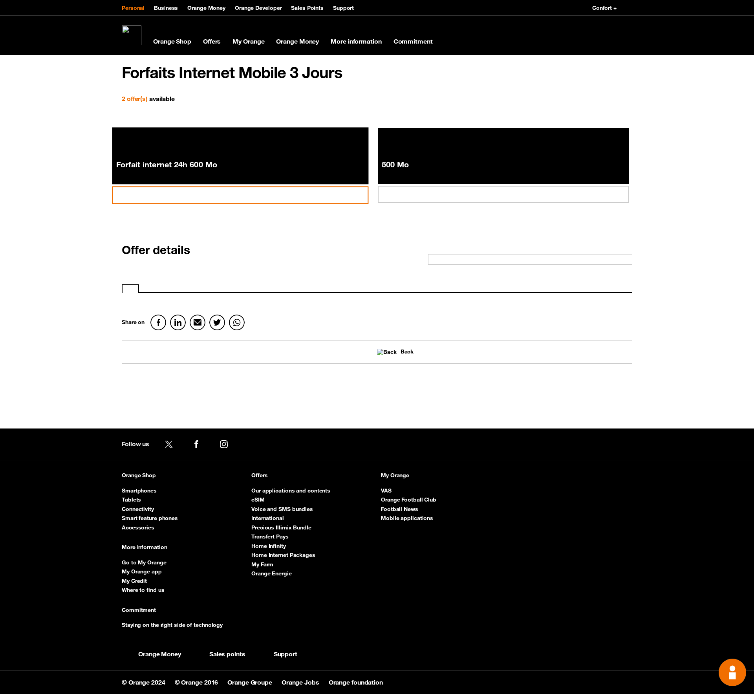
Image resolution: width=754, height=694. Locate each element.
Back (407, 351)
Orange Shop (172, 41)
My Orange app (142, 571)
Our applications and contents (290, 490)
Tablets (131, 499)
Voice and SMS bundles (282, 509)
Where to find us (143, 589)
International (267, 518)
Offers (212, 41)
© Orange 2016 (197, 682)
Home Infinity (268, 545)
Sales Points (307, 7)
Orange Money (206, 7)
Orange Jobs (301, 682)
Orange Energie (271, 573)
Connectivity (138, 509)
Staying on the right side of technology (172, 624)
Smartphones (139, 490)
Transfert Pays (270, 536)
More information (356, 41)
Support (343, 7)
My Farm (262, 564)
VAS (386, 490)
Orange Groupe (250, 682)
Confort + (604, 7)
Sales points (227, 654)
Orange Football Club (408, 499)
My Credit (134, 580)
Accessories (138, 527)
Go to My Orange (144, 562)
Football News (399, 509)
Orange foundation (356, 682)
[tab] (130, 288)
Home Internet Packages (283, 554)
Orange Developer (258, 7)
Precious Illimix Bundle (281, 527)
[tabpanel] (377, 297)
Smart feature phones (150, 518)
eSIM (258, 499)
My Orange (248, 41)
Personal (133, 7)
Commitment (413, 41)
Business (166, 7)
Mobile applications (407, 518)
